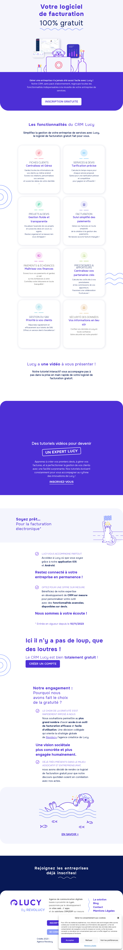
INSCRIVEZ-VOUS (61, 482)
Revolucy (51, 737)
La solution (99, 899)
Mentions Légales (90, 946)
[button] (118, 918)
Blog (96, 903)
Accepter (70, 940)
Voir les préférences (109, 940)
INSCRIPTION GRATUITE (61, 101)
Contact (98, 907)
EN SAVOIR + (70, 834)
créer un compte (42, 663)
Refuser (89, 940)
